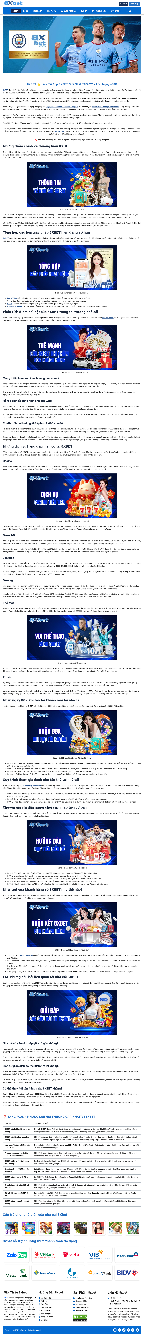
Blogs (128, 11)
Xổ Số (25, 11)
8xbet (15, 11)
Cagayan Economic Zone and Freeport (62, 107)
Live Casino (116, 11)
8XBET (5, 90)
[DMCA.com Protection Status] (80, 1318)
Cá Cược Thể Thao (68, 11)
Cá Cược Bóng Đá (99, 11)
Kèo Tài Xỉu (51, 11)
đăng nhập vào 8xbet (32, 785)
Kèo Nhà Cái (37, 11)
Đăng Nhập (134, 4)
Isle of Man (12, 298)
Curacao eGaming (14, 306)
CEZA (9, 304)
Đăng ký (123, 4)
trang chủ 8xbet (26, 955)
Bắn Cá (84, 11)
